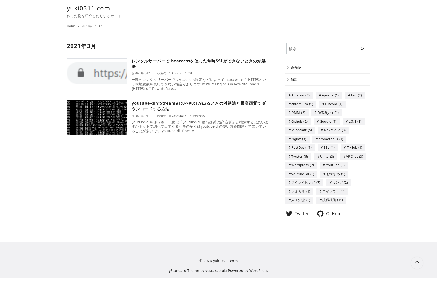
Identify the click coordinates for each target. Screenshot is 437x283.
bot (356, 95)
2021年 (87, 26)
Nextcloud (335, 130)
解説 (294, 79)
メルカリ (300, 191)
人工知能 (300, 200)
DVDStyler (328, 112)
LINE (355, 121)
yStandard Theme (184, 270)
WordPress (258, 270)
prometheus (330, 139)
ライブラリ (333, 191)
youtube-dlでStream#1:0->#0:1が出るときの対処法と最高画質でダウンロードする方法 (199, 105)
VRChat (354, 156)
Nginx (298, 139)
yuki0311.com (88, 8)
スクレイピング (305, 182)
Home (72, 26)
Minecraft (301, 130)
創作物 (296, 67)
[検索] (362, 48)
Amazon (300, 95)
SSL (329, 147)
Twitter (299, 156)
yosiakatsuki (216, 270)
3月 (100, 26)
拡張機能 (332, 200)
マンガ (340, 182)
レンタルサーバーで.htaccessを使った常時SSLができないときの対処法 (199, 63)
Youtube (335, 165)
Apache (330, 95)
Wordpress (302, 165)
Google (328, 121)
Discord (333, 104)
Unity (327, 156)
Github (299, 121)
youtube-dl (302, 174)
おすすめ (335, 174)
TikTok (354, 147)
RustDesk (301, 147)
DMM (298, 112)
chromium (302, 104)
